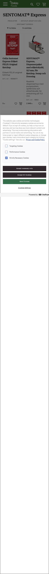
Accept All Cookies (24, 175)
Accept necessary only (24, 168)
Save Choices (25, 181)
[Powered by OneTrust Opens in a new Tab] (38, 195)
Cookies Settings (24, 188)
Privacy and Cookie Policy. (35, 140)
